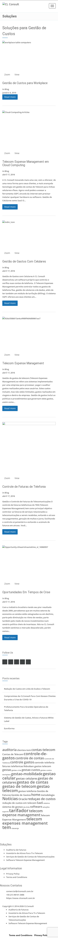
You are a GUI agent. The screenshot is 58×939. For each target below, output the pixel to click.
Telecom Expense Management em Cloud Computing (25, 163)
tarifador (19, 810)
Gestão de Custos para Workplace (24, 83)
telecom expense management (22, 812)
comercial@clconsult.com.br (19, 891)
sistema (46, 803)
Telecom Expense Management (23, 363)
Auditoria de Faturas (16, 849)
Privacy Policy (12, 873)
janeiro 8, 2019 (9, 92)
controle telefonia (44, 762)
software (36, 806)
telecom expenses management (25, 821)
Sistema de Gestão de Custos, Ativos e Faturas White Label (29, 719)
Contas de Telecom (12, 754)
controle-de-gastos (24, 756)
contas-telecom (43, 750)
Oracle (22, 799)
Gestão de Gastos (21, 794)
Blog (7, 89)
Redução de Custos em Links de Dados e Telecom (27, 688)
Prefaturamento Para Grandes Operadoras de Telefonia (26, 708)
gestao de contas (32, 782)
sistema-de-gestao (12, 806)
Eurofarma (9, 728)
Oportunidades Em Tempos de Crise (26, 592)
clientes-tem (24, 750)
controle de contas (29, 758)
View (17, 74)
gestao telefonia (27, 791)
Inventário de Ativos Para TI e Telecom (24, 853)
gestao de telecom (19, 786)
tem (6, 827)
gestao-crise (16, 770)
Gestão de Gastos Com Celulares (24, 261)
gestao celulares (26, 778)
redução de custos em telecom (19, 802)
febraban (29, 766)
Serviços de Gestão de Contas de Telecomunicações (30, 856)
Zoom (7, 74)
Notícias (10, 798)
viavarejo (15, 828)
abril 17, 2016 (8, 174)
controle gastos (22, 762)
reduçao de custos (42, 799)
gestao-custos (31, 770)
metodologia (48, 794)
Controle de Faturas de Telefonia (24, 486)
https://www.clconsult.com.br (20, 898)
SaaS (40, 803)
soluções (46, 807)
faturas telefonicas (12, 766)
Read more (10, 96)
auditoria (9, 750)
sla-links (26, 807)
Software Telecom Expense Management (25, 860)
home (35, 794)
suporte (5, 811)
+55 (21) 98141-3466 (15, 894)
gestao (6, 770)
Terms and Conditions (16, 877)
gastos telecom (42, 766)
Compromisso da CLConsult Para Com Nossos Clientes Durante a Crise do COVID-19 (30, 698)
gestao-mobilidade (26, 773)
